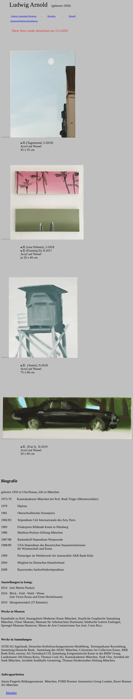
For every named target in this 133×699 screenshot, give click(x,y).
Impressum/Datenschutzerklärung (24, 21)
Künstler (52, 16)
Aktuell (72, 16)
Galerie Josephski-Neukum (23, 16)
